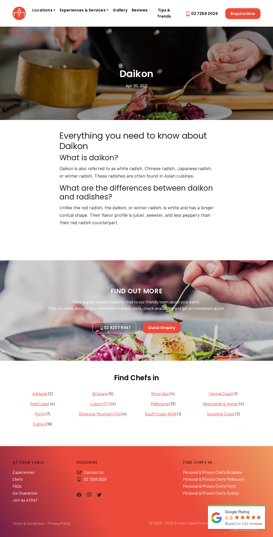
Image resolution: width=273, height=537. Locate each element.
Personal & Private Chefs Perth (209, 486)
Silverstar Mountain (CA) (100, 413)
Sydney (39, 423)
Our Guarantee (25, 493)
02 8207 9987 (117, 327)
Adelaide (39, 393)
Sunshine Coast (221, 413)
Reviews (140, 10)
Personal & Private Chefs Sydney (211, 493)
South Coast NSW (161, 413)
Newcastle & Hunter (220, 403)
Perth (40, 413)
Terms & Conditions (28, 523)
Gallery (120, 10)
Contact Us (93, 472)
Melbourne (160, 403)
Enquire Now (243, 13)
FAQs (17, 486)
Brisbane (100, 393)
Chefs (18, 479)
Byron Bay (160, 393)
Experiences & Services (82, 10)
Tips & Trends (164, 13)
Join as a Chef (25, 500)
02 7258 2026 (204, 13)
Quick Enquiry (161, 327)
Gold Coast (39, 403)
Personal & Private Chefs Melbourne (213, 479)
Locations (42, 10)
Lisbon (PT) (100, 403)
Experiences (23, 472)
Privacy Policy (59, 523)
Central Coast (221, 393)
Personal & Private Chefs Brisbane (212, 472)
